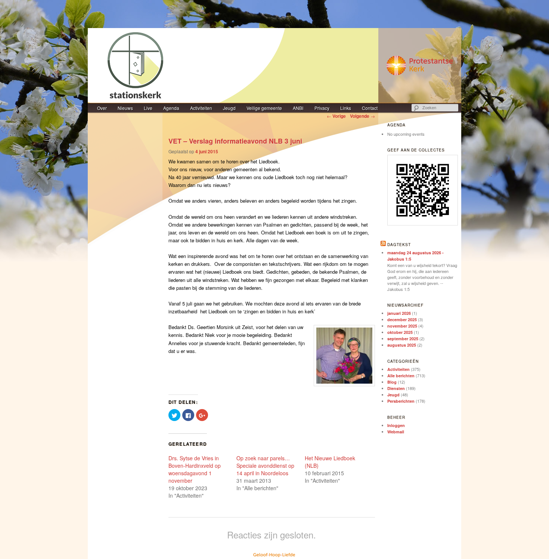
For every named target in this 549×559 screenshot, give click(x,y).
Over (102, 108)
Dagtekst (399, 244)
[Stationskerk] (274, 65)
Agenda (171, 108)
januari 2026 (399, 313)
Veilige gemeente (264, 108)
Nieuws (125, 108)
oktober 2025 (400, 332)
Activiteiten (201, 108)
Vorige (336, 116)
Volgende (362, 116)
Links (345, 108)
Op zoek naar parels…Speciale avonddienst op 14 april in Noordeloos (265, 465)
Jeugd (229, 108)
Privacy (321, 108)
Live (148, 108)
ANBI (298, 108)
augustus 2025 (401, 345)
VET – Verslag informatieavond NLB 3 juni (235, 141)
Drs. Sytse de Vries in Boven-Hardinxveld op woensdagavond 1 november (194, 469)
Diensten (396, 388)
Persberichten (401, 401)
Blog (392, 382)
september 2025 (402, 338)
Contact (370, 108)
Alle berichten (401, 375)
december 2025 (402, 319)
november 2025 (402, 326)
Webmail (395, 431)
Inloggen (396, 425)
